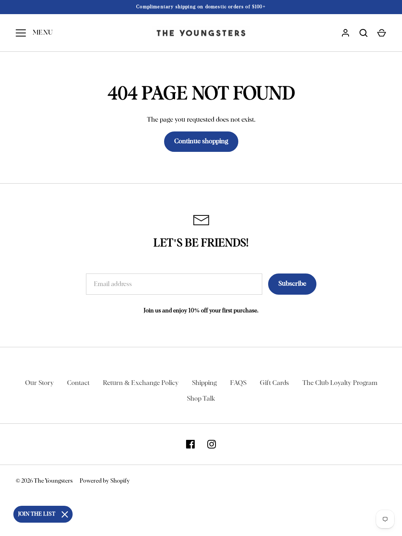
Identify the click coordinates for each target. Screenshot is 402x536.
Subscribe (292, 284)
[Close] (65, 514)
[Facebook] (190, 444)
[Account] (345, 33)
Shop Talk (201, 399)
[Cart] (381, 33)
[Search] (363, 33)
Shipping (204, 383)
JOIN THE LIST (36, 514)
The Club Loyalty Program (339, 383)
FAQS (238, 383)
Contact (78, 383)
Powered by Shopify (105, 481)
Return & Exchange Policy (141, 383)
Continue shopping (201, 141)
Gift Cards (274, 383)
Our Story (39, 383)
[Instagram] (211, 444)
